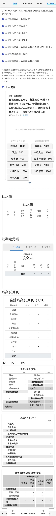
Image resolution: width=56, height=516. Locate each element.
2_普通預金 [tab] (31, 247)
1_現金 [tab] (16, 247)
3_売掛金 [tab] (46, 247)
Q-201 (25, 115)
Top (15, 3)
